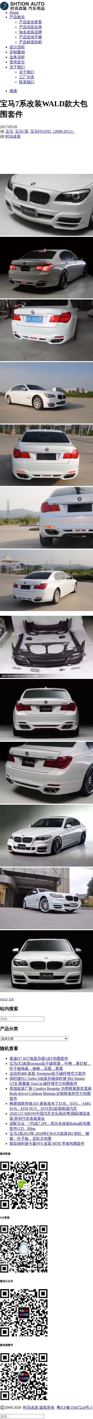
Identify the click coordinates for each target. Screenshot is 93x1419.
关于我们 (17, 67)
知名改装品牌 (30, 32)
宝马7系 (21, 131)
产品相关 (17, 17)
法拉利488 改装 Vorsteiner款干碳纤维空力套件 (48, 1073)
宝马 (9, 131)
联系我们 (26, 82)
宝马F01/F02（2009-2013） (52, 131)
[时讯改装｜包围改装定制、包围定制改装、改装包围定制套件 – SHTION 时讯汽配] (46, 3)
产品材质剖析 (30, 42)
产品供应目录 (30, 27)
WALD (4, 999)
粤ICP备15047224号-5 (74, 1407)
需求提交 (17, 62)
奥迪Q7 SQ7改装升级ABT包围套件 (39, 1058)
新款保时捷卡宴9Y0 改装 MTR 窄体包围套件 (47, 1143)
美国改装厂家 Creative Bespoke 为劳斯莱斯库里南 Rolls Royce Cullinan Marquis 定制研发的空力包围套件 (51, 1093)
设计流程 (17, 47)
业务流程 (17, 57)
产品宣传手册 (30, 37)
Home (14, 12)
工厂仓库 (26, 77)
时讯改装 (13, 136)
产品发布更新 (30, 22)
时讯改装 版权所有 (39, 1407)
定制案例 (17, 52)
